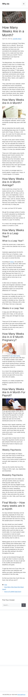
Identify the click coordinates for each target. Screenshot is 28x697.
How (5, 584)
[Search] (24, 605)
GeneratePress (21, 694)
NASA (12, 262)
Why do (5, 4)
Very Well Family (15, 356)
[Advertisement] (13, 639)
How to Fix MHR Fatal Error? (12, 591)
